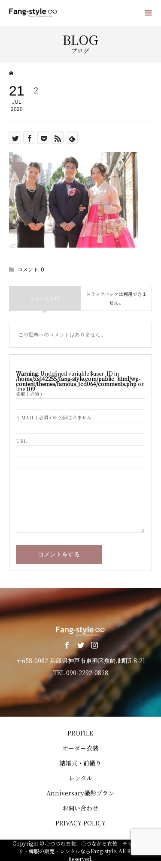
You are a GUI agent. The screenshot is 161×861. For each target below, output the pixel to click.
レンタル (80, 778)
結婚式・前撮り (80, 763)
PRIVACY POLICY (80, 823)
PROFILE (80, 733)
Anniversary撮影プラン (80, 793)
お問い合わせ (80, 808)
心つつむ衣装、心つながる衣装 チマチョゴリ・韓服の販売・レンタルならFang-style (83, 847)
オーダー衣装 (80, 748)
